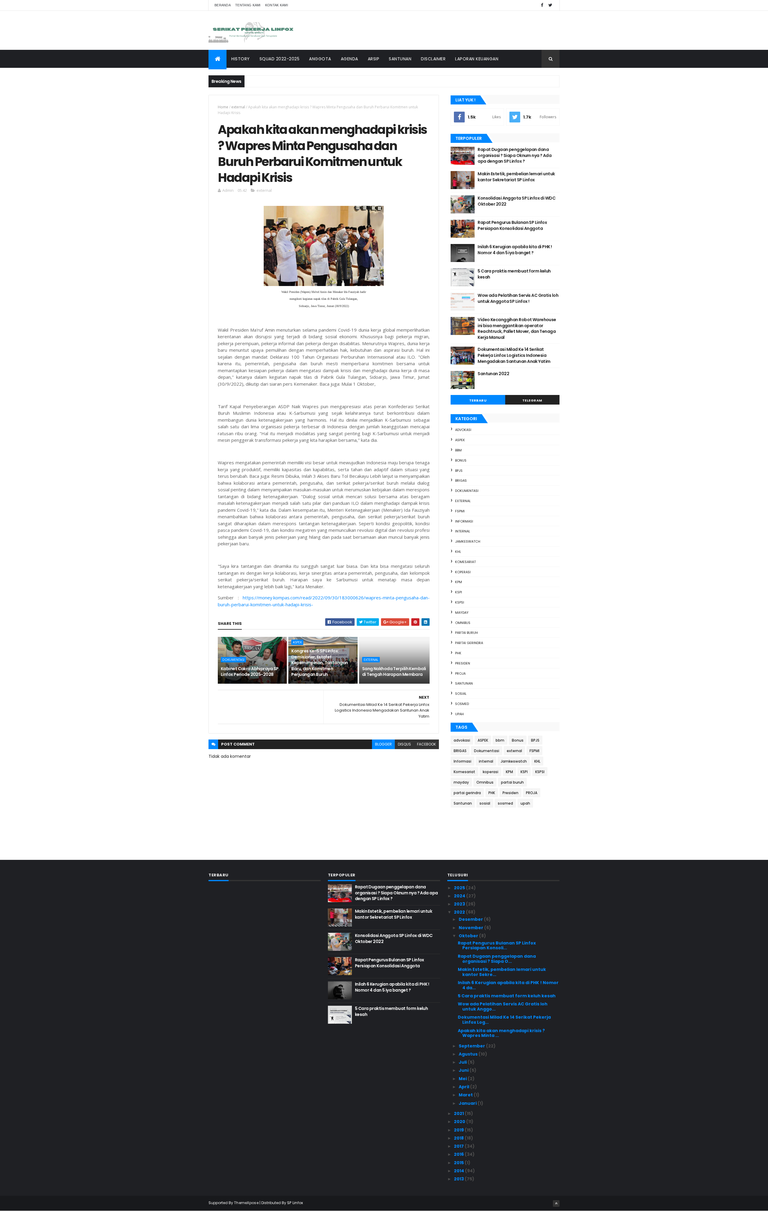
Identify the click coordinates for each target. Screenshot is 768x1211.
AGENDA (349, 59)
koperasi (463, 572)
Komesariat (465, 561)
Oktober (469, 936)
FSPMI (460, 511)
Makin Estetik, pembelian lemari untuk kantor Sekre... (502, 972)
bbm (458, 450)
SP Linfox (295, 1202)
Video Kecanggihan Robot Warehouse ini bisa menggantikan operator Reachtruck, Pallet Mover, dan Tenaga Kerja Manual (517, 328)
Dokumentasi (233, 660)
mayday (462, 612)
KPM (458, 582)
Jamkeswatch (467, 541)
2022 (460, 912)
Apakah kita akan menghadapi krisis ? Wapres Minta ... (501, 1033)
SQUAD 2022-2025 (280, 59)
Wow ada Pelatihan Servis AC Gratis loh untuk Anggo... (503, 1006)
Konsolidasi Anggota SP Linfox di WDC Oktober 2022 (516, 201)
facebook (426, 744)
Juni (464, 1070)
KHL (458, 551)
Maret (466, 1095)
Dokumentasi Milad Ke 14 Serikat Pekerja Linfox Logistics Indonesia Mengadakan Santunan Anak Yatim (514, 355)
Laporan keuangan (476, 59)
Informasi (464, 521)
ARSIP (374, 59)
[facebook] (542, 5)
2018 (459, 1138)
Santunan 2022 (493, 374)
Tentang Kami (248, 5)
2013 (459, 1179)
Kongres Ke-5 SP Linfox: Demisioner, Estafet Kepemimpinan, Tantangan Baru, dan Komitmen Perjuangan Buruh (319, 662)
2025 (460, 888)
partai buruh (466, 632)
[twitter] (550, 5)
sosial (460, 693)
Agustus (468, 1054)
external (238, 107)
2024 (460, 896)
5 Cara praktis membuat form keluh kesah (514, 274)
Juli (463, 1062)
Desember (471, 919)
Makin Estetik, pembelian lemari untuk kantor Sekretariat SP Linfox (516, 177)
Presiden (462, 663)
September (472, 1046)
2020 (460, 1122)
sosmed (462, 703)
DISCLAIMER (433, 59)
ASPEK (297, 642)
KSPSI (459, 602)
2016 (459, 1154)
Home (223, 107)
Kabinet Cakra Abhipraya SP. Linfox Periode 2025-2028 (250, 672)
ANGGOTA (320, 59)
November (471, 928)
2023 (460, 904)
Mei (463, 1079)
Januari (468, 1103)
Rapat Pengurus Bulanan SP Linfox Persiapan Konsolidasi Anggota (512, 225)
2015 (459, 1163)
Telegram (532, 400)
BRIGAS (461, 480)
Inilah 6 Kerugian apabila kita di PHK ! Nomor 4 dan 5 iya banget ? (515, 250)
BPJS (459, 470)
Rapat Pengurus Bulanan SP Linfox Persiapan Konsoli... (497, 945)
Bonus (460, 460)
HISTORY (240, 59)
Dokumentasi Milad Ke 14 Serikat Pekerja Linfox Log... (504, 1019)
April (464, 1087)
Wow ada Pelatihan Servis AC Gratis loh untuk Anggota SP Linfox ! (518, 298)
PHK (458, 653)
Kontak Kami (276, 5)
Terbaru (478, 400)
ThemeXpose (246, 1202)
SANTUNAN (400, 59)
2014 (459, 1171)
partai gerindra (469, 642)
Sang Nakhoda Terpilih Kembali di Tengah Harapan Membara (394, 672)
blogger (383, 744)
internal (462, 531)
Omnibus (462, 622)
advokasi (463, 429)
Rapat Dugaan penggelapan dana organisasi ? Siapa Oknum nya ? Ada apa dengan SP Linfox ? (514, 155)
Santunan (464, 683)
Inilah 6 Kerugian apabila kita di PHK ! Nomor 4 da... (508, 985)
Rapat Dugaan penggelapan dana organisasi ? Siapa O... (497, 958)
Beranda (222, 5)
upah (459, 714)
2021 (459, 1113)
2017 (459, 1146)
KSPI (458, 592)
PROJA (460, 673)
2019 (459, 1130)
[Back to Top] (556, 1203)
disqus (404, 744)
